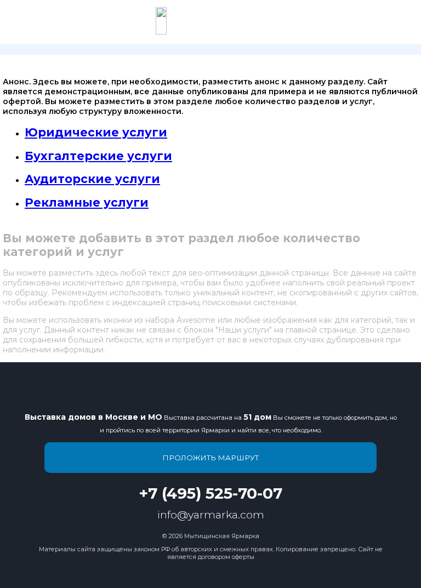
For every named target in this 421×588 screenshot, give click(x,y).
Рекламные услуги (87, 202)
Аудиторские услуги (92, 179)
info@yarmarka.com (210, 514)
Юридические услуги (96, 132)
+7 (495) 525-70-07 (210, 493)
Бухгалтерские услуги (98, 156)
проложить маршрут (210, 457)
